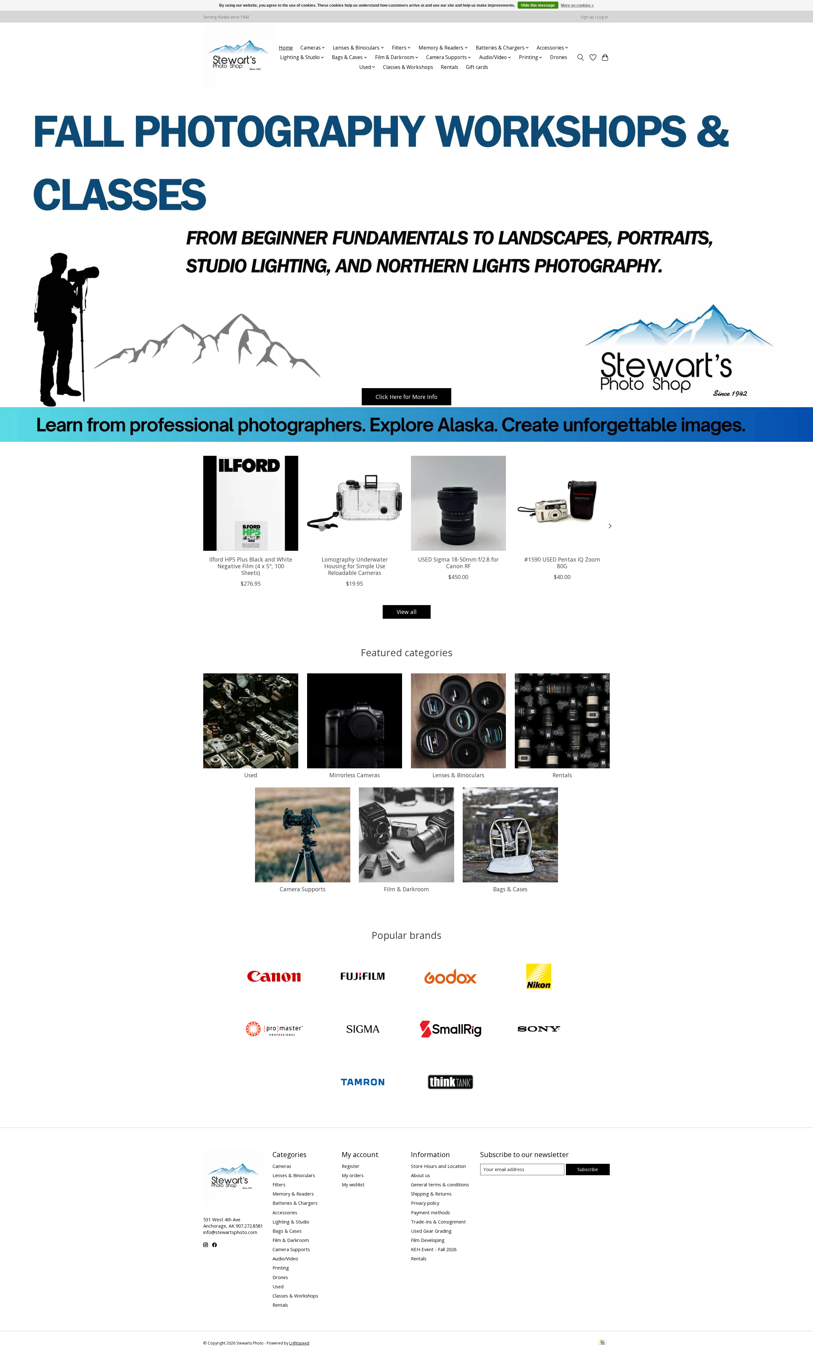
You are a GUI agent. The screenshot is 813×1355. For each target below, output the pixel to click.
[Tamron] (362, 1083)
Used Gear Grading (431, 1231)
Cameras (281, 1166)
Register (350, 1166)
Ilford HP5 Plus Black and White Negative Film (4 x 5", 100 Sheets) (250, 566)
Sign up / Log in (594, 17)
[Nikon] (538, 977)
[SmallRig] (450, 1030)
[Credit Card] (602, 1343)
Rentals (449, 67)
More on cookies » (577, 5)
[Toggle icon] (580, 57)
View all (407, 612)
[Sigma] (362, 1030)
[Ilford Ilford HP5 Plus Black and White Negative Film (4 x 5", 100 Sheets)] (250, 503)
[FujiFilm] (362, 977)
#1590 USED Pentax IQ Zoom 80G (562, 563)
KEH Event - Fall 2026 (433, 1249)
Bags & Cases (510, 889)
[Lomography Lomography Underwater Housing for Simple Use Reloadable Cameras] (354, 503)
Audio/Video (285, 1258)
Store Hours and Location (438, 1166)
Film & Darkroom (406, 889)
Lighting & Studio (290, 1221)
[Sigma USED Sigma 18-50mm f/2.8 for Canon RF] (458, 503)
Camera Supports (303, 889)
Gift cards (477, 67)
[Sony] (538, 1030)
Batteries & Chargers (295, 1203)
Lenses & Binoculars (458, 775)
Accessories (284, 1212)
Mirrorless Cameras (354, 775)
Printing (280, 1267)
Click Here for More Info (406, 396)
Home (286, 47)
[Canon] (274, 977)
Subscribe (587, 1169)
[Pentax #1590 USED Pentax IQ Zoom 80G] (562, 503)
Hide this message (538, 5)
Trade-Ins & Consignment (438, 1221)
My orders (353, 1175)
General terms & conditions (440, 1184)
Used (250, 775)
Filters (279, 1184)
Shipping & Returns (431, 1193)
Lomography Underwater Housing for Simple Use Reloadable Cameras (355, 566)
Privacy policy (425, 1203)
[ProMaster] (274, 1030)
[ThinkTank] (450, 1083)
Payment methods (430, 1212)
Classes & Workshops (408, 67)
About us (420, 1175)
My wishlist (353, 1184)
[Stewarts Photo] (238, 57)
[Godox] (450, 977)
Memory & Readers (293, 1193)
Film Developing (428, 1240)
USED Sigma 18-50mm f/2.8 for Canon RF (458, 563)
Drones (558, 57)
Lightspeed (299, 1343)
